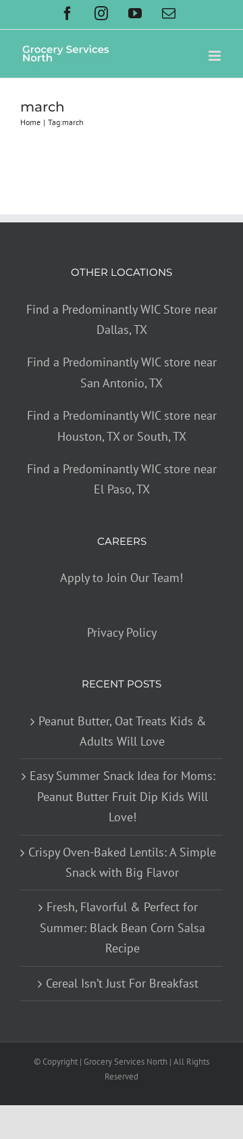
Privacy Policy (122, 632)
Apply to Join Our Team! (121, 577)
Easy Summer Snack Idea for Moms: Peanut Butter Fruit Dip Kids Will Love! (122, 796)
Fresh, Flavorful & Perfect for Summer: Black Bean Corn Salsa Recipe (122, 927)
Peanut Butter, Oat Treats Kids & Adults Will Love (122, 731)
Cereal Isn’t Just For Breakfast (122, 983)
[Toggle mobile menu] (216, 56)
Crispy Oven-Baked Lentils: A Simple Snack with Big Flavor (122, 862)
